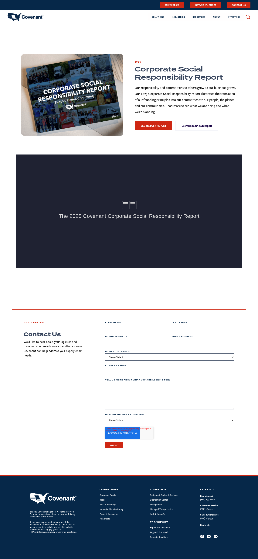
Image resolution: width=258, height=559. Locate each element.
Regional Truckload (159, 532)
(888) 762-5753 (207, 509)
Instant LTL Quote (205, 5)
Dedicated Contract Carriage (164, 495)
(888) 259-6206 (207, 499)
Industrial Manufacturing (111, 509)
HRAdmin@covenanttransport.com (46, 531)
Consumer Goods (108, 495)
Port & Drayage (157, 513)
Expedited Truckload (160, 527)
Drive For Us (172, 5)
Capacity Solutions (159, 537)
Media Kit (205, 525)
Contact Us (239, 5)
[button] (158, 17)
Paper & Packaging (109, 513)
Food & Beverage (108, 504)
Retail (102, 499)
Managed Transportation (161, 509)
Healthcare (105, 518)
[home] (25, 17)
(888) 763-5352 (207, 518)
